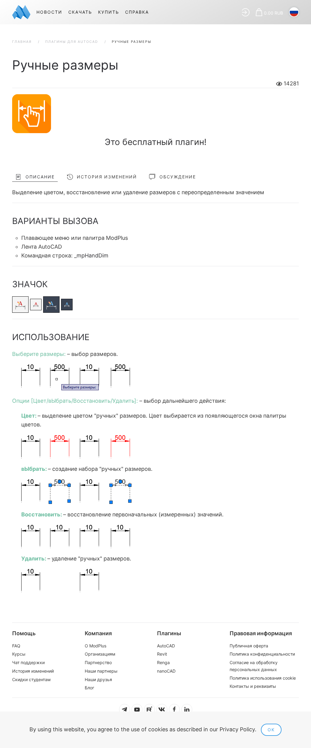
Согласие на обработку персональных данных (254, 666)
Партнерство (98, 662)
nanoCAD (166, 671)
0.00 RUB (273, 13)
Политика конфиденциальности (262, 654)
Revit (162, 654)
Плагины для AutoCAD (71, 42)
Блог (89, 687)
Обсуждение (177, 176)
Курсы (19, 654)
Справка (137, 12)
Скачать (80, 12)
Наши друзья (98, 679)
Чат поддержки (28, 662)
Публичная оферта (249, 645)
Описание (40, 176)
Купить (108, 12)
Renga (163, 662)
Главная (22, 42)
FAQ (16, 645)
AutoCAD (166, 645)
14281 (290, 83)
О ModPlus (95, 645)
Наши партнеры (101, 671)
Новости (49, 12)
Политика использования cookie (263, 678)
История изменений (107, 176)
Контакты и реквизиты (253, 686)
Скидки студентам (31, 679)
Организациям (100, 654)
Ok (271, 729)
